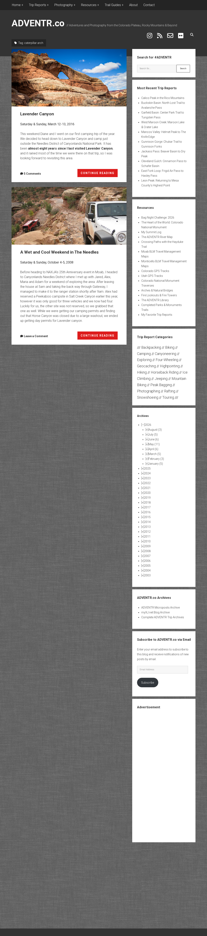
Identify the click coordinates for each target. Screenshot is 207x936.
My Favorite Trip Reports (156, 314)
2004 (147, 570)
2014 (147, 522)
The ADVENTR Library (155, 300)
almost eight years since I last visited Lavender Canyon (70, 148)
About (133, 5)
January (155, 463)
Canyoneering (165, 354)
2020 (147, 492)
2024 (147, 473)
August (155, 429)
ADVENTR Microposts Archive (160, 607)
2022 (147, 483)
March (154, 454)
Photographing (148, 391)
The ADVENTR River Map (157, 237)
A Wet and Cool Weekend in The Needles (69, 215)
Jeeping (161, 378)
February (156, 458)
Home (16, 5)
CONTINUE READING (99, 174)
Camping (144, 354)
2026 (148, 424)
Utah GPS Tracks (152, 275)
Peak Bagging (161, 385)
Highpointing (170, 366)
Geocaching (146, 366)
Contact (149, 5)
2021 (147, 488)
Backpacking (151, 347)
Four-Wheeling (167, 360)
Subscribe (147, 682)
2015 (147, 517)
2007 (147, 556)
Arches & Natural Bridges (157, 290)
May (154, 444)
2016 (147, 512)
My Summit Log (151, 232)
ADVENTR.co (38, 23)
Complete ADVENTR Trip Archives (162, 617)
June (153, 439)
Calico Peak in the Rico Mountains (162, 98)
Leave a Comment (36, 336)
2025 (147, 468)
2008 (147, 551)
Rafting (169, 391)
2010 (147, 541)
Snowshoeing (147, 397)
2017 (147, 507)
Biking (169, 347)
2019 (147, 497)
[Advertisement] (167, 775)
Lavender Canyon (69, 77)
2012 (147, 531)
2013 (147, 526)
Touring (168, 397)
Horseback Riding (164, 372)
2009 (147, 546)
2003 (147, 575)
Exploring (144, 360)
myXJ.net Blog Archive (155, 612)
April (153, 449)
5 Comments (32, 173)
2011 (147, 536)
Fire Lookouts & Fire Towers (159, 295)
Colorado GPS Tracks (155, 271)
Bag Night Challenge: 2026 (157, 217)
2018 (147, 502)
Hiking (142, 372)
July (153, 434)
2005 (147, 565)
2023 (147, 478)
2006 (147, 560)
